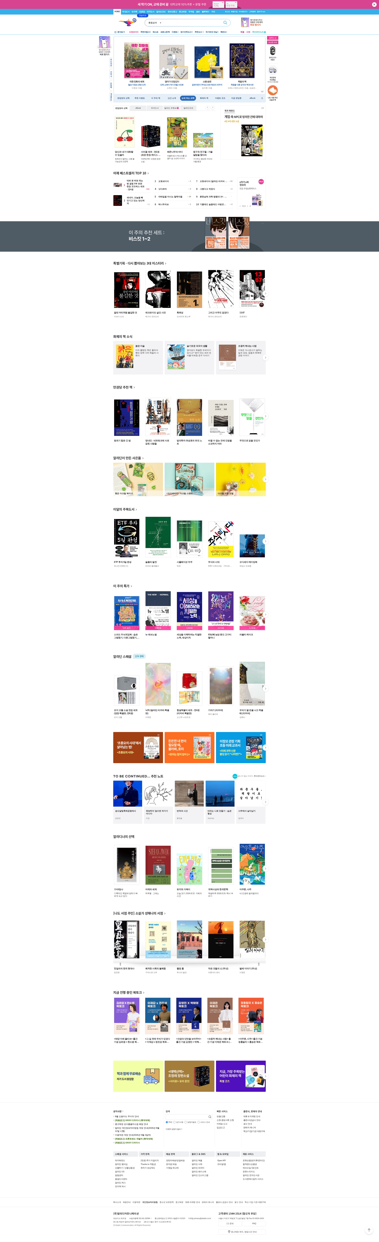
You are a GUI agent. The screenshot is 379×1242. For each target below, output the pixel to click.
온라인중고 (172, 12)
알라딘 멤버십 (121, 1164)
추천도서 (199, 32)
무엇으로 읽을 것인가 (250, 440)
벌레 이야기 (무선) (248, 968)
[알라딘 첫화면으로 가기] (129, 22)
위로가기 (369, 1230)
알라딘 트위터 (198, 1168)
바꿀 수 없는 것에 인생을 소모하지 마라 (220, 442)
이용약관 (136, 1202)
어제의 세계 (151, 889)
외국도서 (150, 12)
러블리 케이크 (246, 634)
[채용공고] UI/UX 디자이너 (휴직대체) (132, 1120)
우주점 (191, 12)
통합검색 (152, 23)
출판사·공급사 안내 (224, 1202)
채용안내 (127, 1202)
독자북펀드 (120, 1160)
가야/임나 (118, 889)
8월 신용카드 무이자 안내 (127, 1116)
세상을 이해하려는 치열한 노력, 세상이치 (189, 636)
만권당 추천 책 (122, 387)
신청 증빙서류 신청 (225, 1120)
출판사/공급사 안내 (251, 1120)
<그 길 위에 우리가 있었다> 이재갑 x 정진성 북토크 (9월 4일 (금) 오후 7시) (157, 1040)
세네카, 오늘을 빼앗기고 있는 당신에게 (135, 200)
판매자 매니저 (249, 1127)
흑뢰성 (180, 312)
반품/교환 (221, 1116)
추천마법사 (145, 32)
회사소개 (117, 1202)
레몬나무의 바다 (175, 152)
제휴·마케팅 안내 (192, 1202)
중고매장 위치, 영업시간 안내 (244, 1232)
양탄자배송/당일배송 (175, 1160)
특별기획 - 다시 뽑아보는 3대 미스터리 (138, 263)
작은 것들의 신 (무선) (218, 968)
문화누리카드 (249, 1171)
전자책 (134, 12)
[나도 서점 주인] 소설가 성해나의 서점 (138, 913)
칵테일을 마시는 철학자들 (170, 196)
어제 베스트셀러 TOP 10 (129, 173)
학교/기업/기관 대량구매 (254, 1131)
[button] (262, 132)
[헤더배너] (253, 22)
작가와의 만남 (211, 32)
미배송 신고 (222, 1124)
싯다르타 (162, 189)
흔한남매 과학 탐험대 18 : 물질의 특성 (213, 197)
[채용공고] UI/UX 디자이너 (127, 1142)
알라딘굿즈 (161, 12)
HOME (117, 11)
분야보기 (121, 32)
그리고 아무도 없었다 (218, 312)
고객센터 (252, 11)
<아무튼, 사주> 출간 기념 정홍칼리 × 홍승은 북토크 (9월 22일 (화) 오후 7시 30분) (250, 1040)
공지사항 (117, 1111)
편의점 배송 (171, 1164)
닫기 (374, 4)
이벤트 (174, 32)
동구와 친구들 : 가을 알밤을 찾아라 (203, 153)
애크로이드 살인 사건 (155, 312)
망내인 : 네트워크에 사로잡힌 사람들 (157, 442)
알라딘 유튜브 (171, 108)
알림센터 (119, 1175)
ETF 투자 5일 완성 (122, 562)
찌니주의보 (163, 204)
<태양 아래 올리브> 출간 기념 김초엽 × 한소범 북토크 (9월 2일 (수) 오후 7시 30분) (126, 1040)
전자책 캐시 (120, 1186)
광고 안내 (247, 1124)
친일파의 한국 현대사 (124, 968)
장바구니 (261, 11)
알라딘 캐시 (120, 1182)
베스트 (155, 32)
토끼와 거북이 (183, 889)
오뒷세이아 (163, 181)
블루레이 (205, 12)
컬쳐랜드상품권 (250, 1164)
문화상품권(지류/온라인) (254, 1160)
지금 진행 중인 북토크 (127, 992)
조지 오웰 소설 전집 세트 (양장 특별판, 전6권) (126, 712)
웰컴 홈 (180, 968)
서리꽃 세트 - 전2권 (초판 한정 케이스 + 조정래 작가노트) (150, 153)
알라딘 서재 (197, 1164)
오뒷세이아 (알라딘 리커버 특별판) (213, 182)
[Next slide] (213, 107)
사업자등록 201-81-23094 (139, 1218)
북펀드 (223, 32)
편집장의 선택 (121, 108)
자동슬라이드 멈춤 (262, 98)
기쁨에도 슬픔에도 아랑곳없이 (213, 205)
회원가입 (234, 11)
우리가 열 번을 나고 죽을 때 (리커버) (251, 712)
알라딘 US (119, 1171)
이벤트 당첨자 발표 (173, 1129)
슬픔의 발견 (151, 562)
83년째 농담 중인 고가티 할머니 (219, 636)
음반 (198, 12)
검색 (225, 22)
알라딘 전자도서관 (251, 1175)
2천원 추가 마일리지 (150, 1160)
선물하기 (119, 1168)
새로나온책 (165, 32)
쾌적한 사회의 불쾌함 (155, 968)
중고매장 (182, 12)
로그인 (227, 11)
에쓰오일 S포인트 (251, 1168)
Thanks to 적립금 (148, 1164)
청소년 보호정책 (167, 1202)
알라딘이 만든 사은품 (127, 457)
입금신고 (221, 1127)
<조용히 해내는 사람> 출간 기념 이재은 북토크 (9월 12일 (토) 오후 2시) (219, 1040)
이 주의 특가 (121, 585)
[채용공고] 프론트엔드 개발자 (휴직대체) (134, 1139)
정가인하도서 (186, 32)
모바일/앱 (221, 1164)
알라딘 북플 (197, 1160)
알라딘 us (272, 37)
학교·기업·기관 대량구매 (255, 1202)
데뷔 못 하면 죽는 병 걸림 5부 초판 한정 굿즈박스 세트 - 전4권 (135, 185)
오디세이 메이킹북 (248, 562)
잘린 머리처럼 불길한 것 (125, 312)
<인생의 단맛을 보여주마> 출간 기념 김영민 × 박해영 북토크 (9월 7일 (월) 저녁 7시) (188, 1040)
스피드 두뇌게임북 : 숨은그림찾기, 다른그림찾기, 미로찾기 (126, 636)
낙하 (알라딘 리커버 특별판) (157, 712)
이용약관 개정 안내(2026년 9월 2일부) (133, 1135)
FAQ (254, 1223)
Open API (221, 1160)
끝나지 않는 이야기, (251, 776)
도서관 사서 (272, 42)
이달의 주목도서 (123, 509)
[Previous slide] (208, 107)
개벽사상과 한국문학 (218, 889)
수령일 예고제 (172, 1168)
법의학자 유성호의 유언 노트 (189, 442)
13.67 (242, 312)
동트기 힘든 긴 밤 (122, 440)
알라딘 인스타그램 (200, 1175)
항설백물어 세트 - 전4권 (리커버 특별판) (188, 712)
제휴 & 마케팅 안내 (251, 1116)
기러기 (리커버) (215, 710)
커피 (213, 12)
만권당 (142, 12)
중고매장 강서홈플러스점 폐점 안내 (131, 1124)
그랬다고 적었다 (207, 189)
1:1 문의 (230, 1223)
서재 (248, 32)
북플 (242, 32)
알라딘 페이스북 (199, 1171)
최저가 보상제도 (148, 1168)
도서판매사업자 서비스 (253, 1179)
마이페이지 (243, 11)
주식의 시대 (213, 562)
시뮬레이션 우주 (184, 562)
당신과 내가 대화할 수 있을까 (124, 153)
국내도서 (126, 12)
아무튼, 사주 (245, 889)
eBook (138, 108)
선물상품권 (130, 1168)
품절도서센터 (121, 1179)
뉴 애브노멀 (151, 634)
